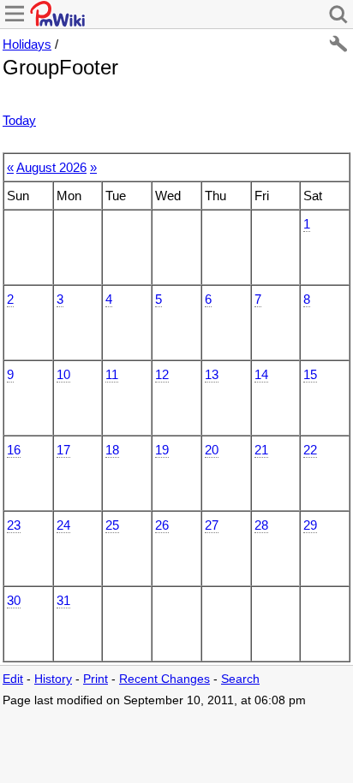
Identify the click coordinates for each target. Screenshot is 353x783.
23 (14, 525)
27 (211, 525)
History (53, 679)
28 (261, 525)
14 (261, 374)
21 (261, 449)
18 (112, 449)
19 (162, 449)
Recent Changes (164, 679)
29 (310, 525)
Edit (13, 679)
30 (14, 600)
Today (19, 120)
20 (211, 449)
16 (14, 449)
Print (95, 679)
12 (162, 374)
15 (310, 374)
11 (111, 374)
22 (310, 449)
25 (112, 525)
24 (63, 525)
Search (240, 679)
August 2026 (51, 167)
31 (63, 600)
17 (63, 449)
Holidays (27, 44)
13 (211, 374)
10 (63, 374)
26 (162, 525)
